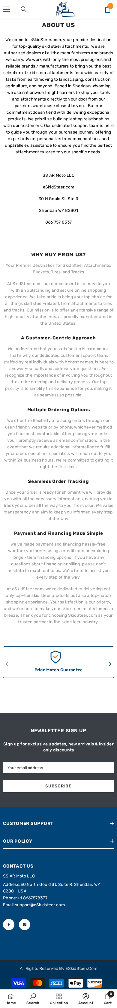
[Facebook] (8, 924)
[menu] (6, 9)
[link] (33, 999)
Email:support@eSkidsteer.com (34, 904)
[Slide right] (110, 664)
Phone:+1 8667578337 (25, 898)
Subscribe (58, 786)
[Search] (23, 9)
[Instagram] (24, 924)
